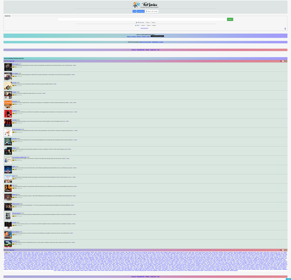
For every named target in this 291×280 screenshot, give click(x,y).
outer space (26, 264)
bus (101, 254)
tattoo (108, 268)
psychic (253, 264)
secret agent (228, 265)
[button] (152, 11)
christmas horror (52, 256)
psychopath (258, 264)
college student (146, 256)
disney (117, 257)
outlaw (31, 264)
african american (73, 252)
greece (33, 259)
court (216, 256)
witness (102, 270)
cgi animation (214, 254)
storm (195, 266)
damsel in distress (271, 256)
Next (11, 61)
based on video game (165, 253)
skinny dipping (91, 266)
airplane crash (105, 252)
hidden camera (146, 259)
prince (205, 264)
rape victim (17, 265)
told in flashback (273, 268)
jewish (86, 260)
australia (36, 253)
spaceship (149, 266)
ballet (77, 253)
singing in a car (57, 266)
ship (11, 266)
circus (83, 256)
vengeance (189, 269)
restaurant (73, 265)
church (58, 256)
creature (224, 256)
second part (219, 265)
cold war (136, 256)
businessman (105, 254)
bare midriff (105, 253)
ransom (12, 265)
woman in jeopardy (119, 270)
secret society (235, 265)
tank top (97, 268)
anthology (221, 252)
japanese (75, 260)
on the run (255, 263)
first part (159, 258)
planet (113, 264)
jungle (102, 260)
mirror (180, 262)
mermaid (147, 262)
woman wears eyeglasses (152, 270)
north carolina (166, 263)
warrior (271, 269)
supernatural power (282, 266)
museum (23, 263)
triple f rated (70, 269)
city (85, 256)
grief (40, 259)
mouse (276, 262)
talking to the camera (89, 268)
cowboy (220, 256)
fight (136, 258)
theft (183, 268)
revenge (88, 265)
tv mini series (88, 269)
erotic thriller (262, 257)
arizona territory (274, 252)
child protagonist (11, 256)
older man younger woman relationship (221, 263)
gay (285, 258)
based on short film (147, 253)
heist (123, 259)
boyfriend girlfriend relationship (30, 254)
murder (280, 262)
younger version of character (219, 270)
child (283, 254)
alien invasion (131, 252)
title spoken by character (254, 268)
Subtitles (147, 49)
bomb (285, 253)
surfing (9, 268)
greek (37, 259)
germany (11, 259)
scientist (207, 265)
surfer (6, 268)
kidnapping (110, 260)
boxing (18, 254)
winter (95, 270)
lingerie (152, 260)
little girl (156, 260)
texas (170, 268)
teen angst (135, 268)
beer (203, 253)
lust (228, 260)
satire (170, 265)
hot (236, 259)
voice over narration (246, 269)
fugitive (255, 258)
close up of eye (113, 256)
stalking (176, 266)
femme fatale (126, 258)
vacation (172, 269)
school (203, 265)
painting (43, 264)
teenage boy (141, 268)
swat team (56, 268)
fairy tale (53, 258)
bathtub (177, 253)
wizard (106, 270)
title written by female (264, 268)
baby (67, 253)
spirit (156, 266)
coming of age (170, 256)
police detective (130, 264)
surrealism (29, 268)
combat (164, 256)
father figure (92, 258)
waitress (267, 269)
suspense (48, 268)
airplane (99, 252)
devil (63, 257)
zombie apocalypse (234, 270)
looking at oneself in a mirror (177, 260)
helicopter (127, 259)
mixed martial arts (197, 262)
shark (5, 266)
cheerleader (272, 254)
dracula (147, 257)
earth (212, 257)
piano (98, 264)
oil (207, 263)
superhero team (258, 266)
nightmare (123, 263)
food (190, 258)
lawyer (145, 260)
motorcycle (267, 262)
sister (68, 266)
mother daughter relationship (247, 262)
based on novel (139, 253)
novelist (172, 263)
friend (244, 258)
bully (94, 254)
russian (137, 265)
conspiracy (195, 256)
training (37, 269)
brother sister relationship (80, 254)
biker (232, 253)
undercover (118, 269)
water (55, 270)
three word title (196, 268)
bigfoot (228, 253)
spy (169, 266)
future (263, 258)
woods (168, 270)
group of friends (52, 259)
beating (199, 253)
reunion (83, 265)
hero (134, 259)
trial (63, 269)
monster (223, 262)
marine (66, 262)
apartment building (238, 252)
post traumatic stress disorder (180, 264)
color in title (156, 256)
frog (252, 258)
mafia (237, 260)
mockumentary (210, 262)
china (21, 256)
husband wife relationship (259, 259)
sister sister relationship (75, 266)
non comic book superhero (148, 263)
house (247, 259)
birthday (239, 253)
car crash (163, 254)
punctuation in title (265, 264)
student (230, 266)
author (56, 253)
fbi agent (109, 258)
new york (90, 263)
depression (50, 257)
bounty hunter (10, 254)
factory (46, 258)
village (225, 269)
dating (12, 257)
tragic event (23, 269)
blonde (261, 253)
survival (39, 268)
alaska (114, 252)
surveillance (34, 268)
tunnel (83, 269)
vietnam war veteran (211, 269)
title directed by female (243, 268)
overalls (35, 264)
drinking (159, 257)
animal (196, 252)
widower (86, 270)
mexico (151, 262)
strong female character (215, 266)
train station (32, 269)
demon (36, 257)
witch (99, 270)
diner (78, 257)
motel (234, 262)
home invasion (183, 259)
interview (40, 260)
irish (58, 260)
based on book (116, 253)
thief (186, 268)
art (282, 252)
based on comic (123, 253)
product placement (232, 264)
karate (105, 260)
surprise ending (22, 268)
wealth (59, 270)
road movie (104, 265)
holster (177, 259)
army (279, 252)
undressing (124, 269)
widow (81, 270)
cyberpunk (261, 256)
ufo (110, 269)
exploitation (20, 258)
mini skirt (171, 262)
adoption (54, 252)
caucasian (185, 254)
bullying (97, 254)
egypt (221, 257)
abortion (25, 252)
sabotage (141, 265)
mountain (272, 262)
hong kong (207, 259)
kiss (119, 260)
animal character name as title (205, 252)
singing (51, 266)
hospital (228, 259)
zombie (227, 270)
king (117, 260)
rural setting (132, 265)
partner (67, 264)
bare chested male (98, 253)
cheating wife (266, 254)
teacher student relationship (123, 268)
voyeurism (262, 269)
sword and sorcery (74, 268)
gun (57, 259)
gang (279, 258)
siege (45, 266)
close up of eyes (120, 256)
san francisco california (148, 265)
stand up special (190, 266)
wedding (67, 270)
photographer (90, 264)
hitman (170, 259)
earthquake (216, 257)
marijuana (62, 262)
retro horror (78, 265)
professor (243, 264)
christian (29, 256)
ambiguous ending (167, 252)
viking (222, 269)
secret (223, 265)
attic (33, 253)
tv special (94, 269)
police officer (137, 264)
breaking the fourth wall (49, 254)
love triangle (212, 260)
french (241, 258)
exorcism (9, 258)
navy (59, 263)
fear (113, 258)
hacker (67, 259)
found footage (210, 258)
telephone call (158, 268)
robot (118, 265)
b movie (64, 253)
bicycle (225, 253)
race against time (283, 264)
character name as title (233, 254)
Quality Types (153, 49)
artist (11, 253)
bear (196, 253)
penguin (78, 264)
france (232, 258)
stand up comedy (182, 266)
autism (60, 253)
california (122, 254)
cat (177, 254)
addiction (50, 252)
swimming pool (63, 268)
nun (182, 263)
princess (209, 264)
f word (42, 258)
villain (228, 269)
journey (95, 260)
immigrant (272, 259)
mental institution (135, 262)
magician (244, 260)
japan (72, 260)
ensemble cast (249, 257)
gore (30, 259)
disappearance (91, 257)
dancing (284, 256)
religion (42, 265)
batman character (183, 253)
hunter (251, 259)
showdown (36, 266)
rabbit (278, 264)
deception (32, 257)
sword (68, 268)
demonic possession (43, 257)
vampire (176, 269)
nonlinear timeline (159, 263)
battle (189, 253)
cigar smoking (70, 256)
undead (113, 269)
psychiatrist (248, 264)
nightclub (118, 263)
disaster (96, 257)
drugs (185, 257)
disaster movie (108, 257)
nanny (36, 263)
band (80, 253)
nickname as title (108, 263)
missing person (185, 262)
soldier (141, 266)
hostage (232, 259)
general (6, 259)
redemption (28, 265)
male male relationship (263, 260)
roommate (126, 265)
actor (42, 252)
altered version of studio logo (141, 252)
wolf (110, 270)
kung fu (132, 260)
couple (213, 256)
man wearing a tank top (9, 262)
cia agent (64, 256)
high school (152, 259)
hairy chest (72, 259)
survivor (43, 268)
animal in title (215, 252)
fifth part (132, 258)
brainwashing (40, 254)
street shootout (205, 266)
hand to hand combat (100, 259)
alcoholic (118, 252)
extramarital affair (32, 258)
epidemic (257, 257)
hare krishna (107, 259)
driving (162, 257)
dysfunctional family (191, 257)
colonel (151, 256)
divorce (132, 257)
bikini (235, 253)
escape (271, 257)
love (208, 260)
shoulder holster (30, 266)
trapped (44, 269)
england (243, 257)
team (131, 268)
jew (83, 260)
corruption (208, 256)
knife (126, 260)
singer (48, 266)
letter (148, 260)
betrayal (221, 253)
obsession (189, 263)
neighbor (65, 263)
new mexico (84, 263)
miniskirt (176, 262)
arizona (261, 252)
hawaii (119, 259)
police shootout (144, 264)
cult (250, 256)
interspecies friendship (32, 260)
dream (155, 257)
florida (186, 258)
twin (98, 269)
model (215, 262)
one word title (277, 263)
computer (181, 256)
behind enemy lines (209, 253)
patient (74, 264)
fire (147, 258)
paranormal (53, 264)
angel (190, 252)
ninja (127, 263)
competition (176, 256)
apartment (230, 252)
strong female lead (224, 266)
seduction (252, 265)
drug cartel (170, 257)
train (28, 269)
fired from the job (153, 258)
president (198, 264)
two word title (106, 269)
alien (127, 252)
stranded (199, 266)
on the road (250, 263)
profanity (239, 264)
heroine (140, 259)
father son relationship (100, 258)
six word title (84, 266)
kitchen (122, 260)
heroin (136, 259)
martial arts (87, 262)
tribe (66, 269)
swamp (51, 268)
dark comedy (7, 257)
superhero (252, 266)
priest (202, 264)
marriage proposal (77, 262)
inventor (44, 260)
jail (69, 260)
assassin (14, 253)
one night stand (270, 263)
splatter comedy (161, 266)
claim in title (94, 256)
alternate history (151, 252)
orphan (22, 264)
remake (46, 265)
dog (139, 257)
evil (279, 257)
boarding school (277, 253)
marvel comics (94, 262)
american (174, 252)
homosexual (195, 259)
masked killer (103, 262)
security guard (246, 265)
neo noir (69, 263)
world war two (180, 270)
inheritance (15, 260)
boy (21, 254)
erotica (267, 257)
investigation (49, 260)
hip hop (166, 259)
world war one (174, 270)
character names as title (254, 254)
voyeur (257, 269)
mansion (58, 262)
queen (271, 264)
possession (164, 264)
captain (146, 254)
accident (33, 252)
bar (92, 253)
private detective (223, 264)
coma (161, 256)
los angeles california (198, 260)
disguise (113, 257)
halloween (77, 259)
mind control (160, 262)
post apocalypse (170, 264)
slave (107, 266)
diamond (66, 257)
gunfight (61, 259)
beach (193, 253)
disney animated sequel (125, 257)
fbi (106, 258)
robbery (114, 265)
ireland (54, 260)
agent (96, 252)
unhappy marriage (137, 269)
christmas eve (45, 256)
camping (139, 254)
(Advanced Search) (144, 28)
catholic (180, 254)
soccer (138, 266)
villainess (232, 269)
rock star (122, 265)
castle (174, 254)
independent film (278, 259)
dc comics (21, 257)
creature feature (230, 256)
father (74, 258)
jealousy (80, 260)
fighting (139, 258)
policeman (150, 264)
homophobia (189, 259)
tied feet (203, 268)
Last (13, 61)
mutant (32, 263)
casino (171, 254)
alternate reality (159, 252)
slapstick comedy (97, 266)
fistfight (171, 258)
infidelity (10, 260)
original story (17, 264)
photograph (83, 264)
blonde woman (266, 253)
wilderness (91, 270)
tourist (10, 269)
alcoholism (122, 252)
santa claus (156, 265)
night (114, 263)
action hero (38, 252)
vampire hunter (182, 269)
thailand (174, 268)
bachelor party (72, 253)
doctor (136, 257)
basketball (173, 253)
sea (215, 265)
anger (193, 252)
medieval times (110, 262)
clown (125, 256)
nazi (61, 263)
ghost (15, 259)
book (5, 254)
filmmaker (144, 258)
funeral (259, 258)
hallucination (92, 259)
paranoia (48, 264)
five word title (177, 258)
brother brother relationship (68, 254)
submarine (235, 266)
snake (128, 266)
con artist (186, 256)
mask (99, 262)
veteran (193, 269)
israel (64, 260)
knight (129, 260)
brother (60, 254)
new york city (96, 263)
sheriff (8, 266)
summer (240, 266)
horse (211, 259)
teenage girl (147, 268)
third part (190, 268)
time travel (235, 268)
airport (110, 252)
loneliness (168, 260)
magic (240, 260)
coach (128, 256)
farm (71, 258)
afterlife (92, 252)
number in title (178, 263)
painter (39, 264)
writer (186, 270)
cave (188, 254)
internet (24, 260)
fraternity (237, 258)
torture (279, 268)
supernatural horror (273, 266)
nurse (185, 263)
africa (68, 252)
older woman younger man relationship (238, 263)
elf (232, 257)
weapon (63, 270)
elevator (229, 257)
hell (131, 259)
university (155, 269)
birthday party (245, 253)
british (56, 254)
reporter (57, 265)
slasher (103, 266)
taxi (111, 268)
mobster (204, 262)
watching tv (285, 269)
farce (68, 258)
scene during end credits (190, 265)
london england (162, 260)
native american (53, 263)
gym (64, 259)
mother (238, 262)
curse (257, 256)
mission (191, 262)
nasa (39, 263)
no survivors (139, 263)
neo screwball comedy (76, 263)
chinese (24, 256)
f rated (38, 258)
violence (237, 269)
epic (253, 257)
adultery (59, 252)
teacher (115, 268)
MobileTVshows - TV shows (157, 42)
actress (45, 252)
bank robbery (88, 253)
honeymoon (201, 259)
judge (98, 260)
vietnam (198, 269)
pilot (104, 264)
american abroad (180, 252)
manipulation (52, 262)
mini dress (166, 262)
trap (40, 269)
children (17, 256)
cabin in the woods (116, 254)
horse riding (216, 259)
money (218, 262)
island (61, 260)
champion (226, 254)
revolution (93, 265)
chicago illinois (278, 254)
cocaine (132, 256)
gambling (272, 258)
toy (19, 269)
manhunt (47, 262)
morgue (230, 262)
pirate (106, 264)
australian (41, 253)
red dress (23, 265)
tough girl (284, 268)
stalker (172, 266)
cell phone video (198, 254)
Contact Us (133, 49)
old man (210, 263)
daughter (16, 257)
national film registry (45, 263)
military (155, 262)
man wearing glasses (19, 262)
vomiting (253, 269)
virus (241, 269)
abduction (20, 252)
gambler (267, 258)
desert (54, 257)
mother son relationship (259, 262)
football (193, 258)
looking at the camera (188, 260)
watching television (278, 269)
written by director (208, 270)
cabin (110, 254)
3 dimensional (15, 252)
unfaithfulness (130, 269)
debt (28, 257)
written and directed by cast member (196, 270)
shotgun (24, 266)
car (149, 254)
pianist (95, 264)
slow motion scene (117, 266)
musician (28, 263)
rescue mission (67, 265)
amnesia (186, 252)
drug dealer (175, 257)
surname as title (15, 268)
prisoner (217, 264)
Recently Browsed (140, 11)
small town (123, 266)
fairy (49, 258)
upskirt (159, 269)
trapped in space (49, 269)
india (284, 259)
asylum (29, 253)
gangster (282, 258)
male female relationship (252, 260)
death (24, 257)
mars (83, 262)
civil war (89, 256)
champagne (220, 254)
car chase (159, 254)
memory (116, 262)
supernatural (265, 266)
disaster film (101, 257)
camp (135, 254)
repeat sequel (52, 265)
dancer (280, 256)
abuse (29, 252)
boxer (15, 254)
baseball (110, 253)
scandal (173, 265)
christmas (40, 256)
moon (227, 262)
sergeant (260, 265)
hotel (239, 259)
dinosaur (85, 257)
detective (59, 257)
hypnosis (267, 259)
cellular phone (206, 254)
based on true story (156, 253)
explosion (26, 258)
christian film (34, 256)
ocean (193, 263)
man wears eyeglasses (28, 262)
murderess (13, 263)
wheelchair (77, 270)
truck (75, 269)
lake (136, 260)
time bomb (218, 268)
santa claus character (163, 265)
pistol (110, 264)
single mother (63, 266)
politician (155, 264)
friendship (249, 258)
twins (101, 269)
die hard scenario (72, 257)
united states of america (147, 269)
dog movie (143, 257)
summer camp (246, 266)
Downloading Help (140, 49)
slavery (110, 266)
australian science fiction (49, 253)
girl (17, 259)
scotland (212, 265)
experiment (14, 258)
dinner (81, 257)
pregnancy (193, 264)
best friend (216, 253)
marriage (71, 262)
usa (169, 269)
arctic (258, 252)
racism (6, 265)
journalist (90, 260)
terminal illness (165, 268)
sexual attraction (266, 265)
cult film (253, 256)
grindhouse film (45, 259)
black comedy (251, 253)
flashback (182, 258)
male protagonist (272, 260)
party (71, 264)
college (140, 256)
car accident (153, 254)
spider (153, 266)
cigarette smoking (77, 256)
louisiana (205, 260)
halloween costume (84, 259)
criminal (236, 256)
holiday (174, 259)
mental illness (128, 262)
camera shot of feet (129, 254)
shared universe (283, 265)
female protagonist (119, 258)
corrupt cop (203, 256)
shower (41, 266)
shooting (15, 266)
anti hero (226, 252)
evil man (283, 257)
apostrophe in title (252, 252)
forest (205, 258)
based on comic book (131, 253)
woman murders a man (129, 270)
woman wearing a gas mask (140, 270)
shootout (19, 266)
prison (213, 264)
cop (199, 256)
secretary (240, 265)
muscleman (18, 263)
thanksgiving (179, 268)
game (276, 258)
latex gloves (140, 260)
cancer (143, 254)
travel (55, 269)
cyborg (265, 256)
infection (6, 260)
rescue (61, 265)
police (117, 264)
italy (67, 260)
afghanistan (64, 252)
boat (282, 253)
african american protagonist (84, 252)
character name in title (243, 254)
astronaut (25, 253)
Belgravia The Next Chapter (145, 42)
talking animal (81, 268)
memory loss (121, 262)
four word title (217, 258)
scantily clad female (180, 265)
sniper (131, 266)
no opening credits (132, 263)
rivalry (97, 265)
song (145, 266)
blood (271, 253)
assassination (19, 253)
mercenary (142, 262)
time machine (229, 268)
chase (261, 254)
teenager (152, 268)
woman (113, 270)
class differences (101, 256)
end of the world (237, 257)
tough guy (6, 269)
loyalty (225, 260)
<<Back (134, 11)
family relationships (63, 258)
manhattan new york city (39, 262)
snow (135, 266)
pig (101, 264)
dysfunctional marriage (200, 257)
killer (114, 260)
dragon (151, 257)
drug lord (181, 257)
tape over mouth (103, 268)
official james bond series (201, 263)
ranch (9, 265)
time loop (223, 268)
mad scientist (232, 260)
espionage (276, 257)
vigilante (218, 269)
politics (159, 264)
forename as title (199, 258)
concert (190, 256)
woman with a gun (162, 270)
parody (63, 264)
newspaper (102, 263)
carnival (167, 254)
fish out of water (165, 258)
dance (277, 256)
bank (83, 253)
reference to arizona (36, 265)
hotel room (243, 259)
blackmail (257, 253)
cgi (210, 254)
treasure (59, 269)
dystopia (208, 257)
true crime (79, 269)
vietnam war (203, 269)
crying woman (245, 256)
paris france (58, 264)
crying (240, 256)
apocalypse (245, 252)
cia (61, 256)
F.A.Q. (158, 49)
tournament (15, 269)
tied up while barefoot (210, 268)
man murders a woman (281, 260)
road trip (110, 265)
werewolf (72, 270)
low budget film (219, 260)
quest (275, 264)
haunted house (114, 259)
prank (189, 264)
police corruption (122, 264)
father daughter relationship (83, 258)
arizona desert (267, 252)
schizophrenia (198, 265)
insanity (20, 260)
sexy (272, 265)
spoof (167, 266)
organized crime (10, 264)
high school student (160, 259)
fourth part (223, 258)
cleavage (107, 256)
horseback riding (222, 259)
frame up (228, 258)
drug (166, 257)
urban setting (164, 269)
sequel (256, 265)
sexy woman (276, 265)
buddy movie (89, 254)
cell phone (192, 254)
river (100, 265)
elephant (225, 257)
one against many (262, 263)
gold (20, 259)
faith (57, 258)
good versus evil (25, 259)
